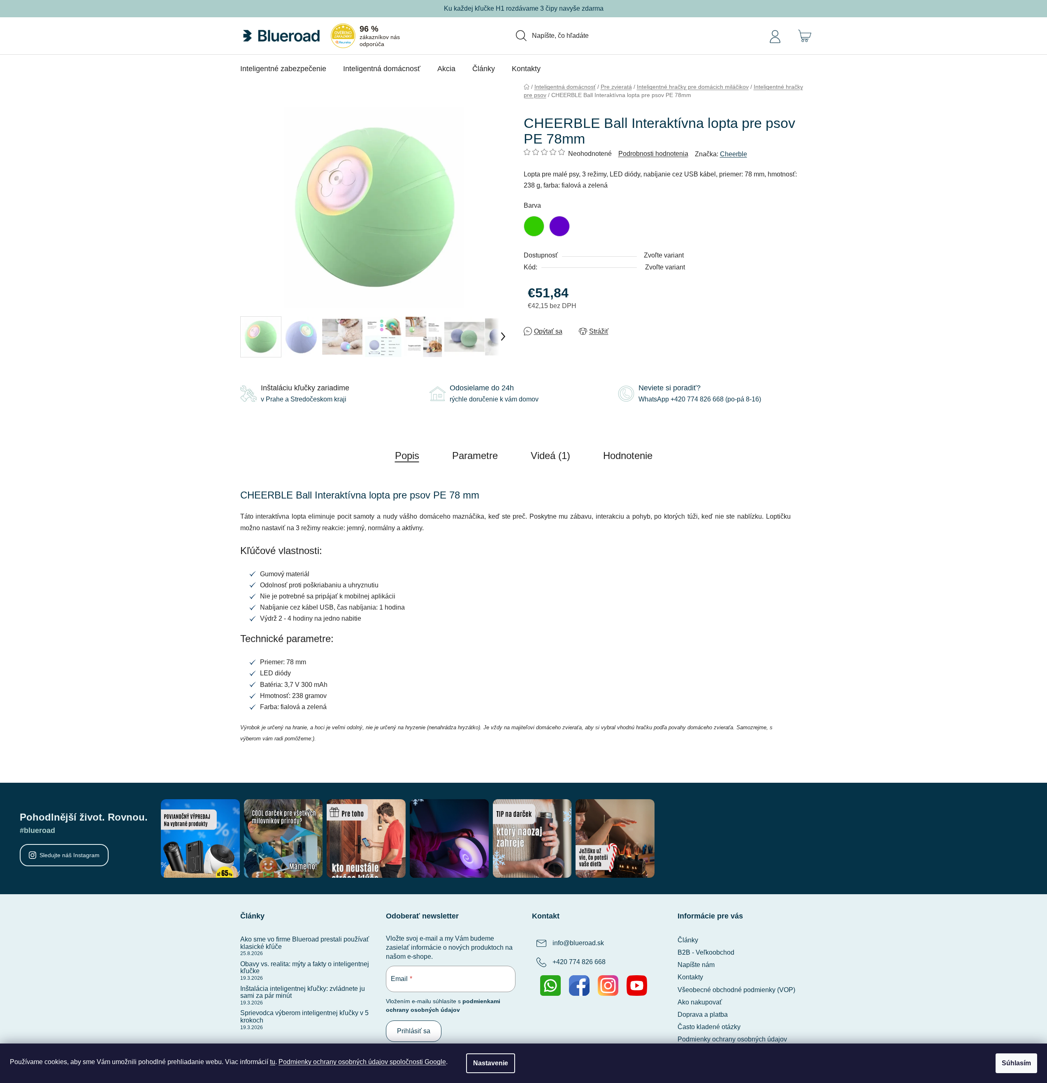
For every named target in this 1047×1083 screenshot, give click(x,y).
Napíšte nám (696, 964)
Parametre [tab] (475, 455)
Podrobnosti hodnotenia (653, 153)
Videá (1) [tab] (550, 455)
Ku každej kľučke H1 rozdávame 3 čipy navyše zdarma (524, 8)
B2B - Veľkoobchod (706, 952)
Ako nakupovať (700, 1002)
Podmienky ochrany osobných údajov (732, 1039)
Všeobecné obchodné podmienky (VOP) (736, 989)
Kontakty (690, 977)
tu (272, 1061)
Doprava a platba (703, 1014)
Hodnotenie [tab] (627, 455)
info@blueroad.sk (578, 942)
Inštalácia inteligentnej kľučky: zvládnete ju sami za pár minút (302, 992)
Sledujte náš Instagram (69, 855)
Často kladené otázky (709, 1026)
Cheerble (733, 154)
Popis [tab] (407, 455)
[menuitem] (283, 69)
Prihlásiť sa (413, 1030)
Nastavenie (490, 1063)
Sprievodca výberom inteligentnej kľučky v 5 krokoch (304, 1016)
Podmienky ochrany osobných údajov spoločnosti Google (362, 1061)
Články (688, 940)
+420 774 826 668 (579, 961)
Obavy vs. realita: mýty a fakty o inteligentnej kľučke (304, 967)
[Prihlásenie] (775, 36)
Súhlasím (1016, 1063)
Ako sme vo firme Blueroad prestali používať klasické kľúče (304, 943)
